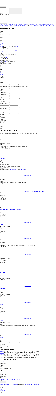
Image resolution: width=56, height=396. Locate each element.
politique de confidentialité (14, 169)
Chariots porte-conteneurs (17, 25)
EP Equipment (35, 25)
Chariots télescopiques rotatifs (33, 24)
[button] (28, 19)
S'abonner (1, 168)
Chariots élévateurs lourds (25, 24)
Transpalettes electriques (17, 24)
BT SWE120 (2, 177)
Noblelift (51, 25)
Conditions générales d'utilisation (5, 384)
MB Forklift (48, 25)
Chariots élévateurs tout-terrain (42, 24)
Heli (40, 25)
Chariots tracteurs (11, 25)
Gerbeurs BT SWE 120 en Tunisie (5, 379)
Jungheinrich (43, 25)
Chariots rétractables (10, 24)
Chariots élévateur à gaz (3, 24)
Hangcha (38, 25)
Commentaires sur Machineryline (28, 384)
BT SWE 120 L (2, 142)
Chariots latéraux (49, 24)
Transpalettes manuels (24, 25)
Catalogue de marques (37, 384)
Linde (46, 25)
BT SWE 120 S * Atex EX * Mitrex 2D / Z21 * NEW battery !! (10, 209)
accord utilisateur (23, 169)
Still (53, 25)
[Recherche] (15, 11)
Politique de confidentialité (14, 384)
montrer (1, 126)
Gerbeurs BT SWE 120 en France (15, 379)
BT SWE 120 (2, 158)
